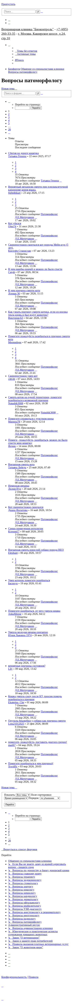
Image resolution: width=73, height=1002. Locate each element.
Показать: (10, 794)
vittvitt (11, 379)
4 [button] (9, 120)
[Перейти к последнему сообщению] (61, 180)
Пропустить (8, 4)
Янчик (12, 446)
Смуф (11, 272)
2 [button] (9, 114)
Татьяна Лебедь (17, 467)
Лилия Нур (14, 488)
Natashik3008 (15, 403)
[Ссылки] (9, 44)
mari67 (12, 745)
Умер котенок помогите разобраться (29, 580)
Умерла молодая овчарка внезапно (28, 632)
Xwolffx (12, 766)
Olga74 (12, 226)
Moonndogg (14, 342)
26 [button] (9, 129)
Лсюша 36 (14, 293)
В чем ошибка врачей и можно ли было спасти (35, 269)
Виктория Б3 (15, 317)
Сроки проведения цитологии (25, 528)
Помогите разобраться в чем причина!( (30, 763)
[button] (9, 101)
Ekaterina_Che (16, 702)
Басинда (13, 583)
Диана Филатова (18, 510)
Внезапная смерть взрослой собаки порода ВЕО (36, 549)
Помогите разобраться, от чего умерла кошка (34, 610)
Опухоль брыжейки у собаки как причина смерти (37, 720)
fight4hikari (14, 192)
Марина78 (14, 421)
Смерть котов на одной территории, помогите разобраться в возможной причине (35, 399)
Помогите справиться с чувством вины (31, 418)
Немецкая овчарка (18, 485)
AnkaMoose (14, 613)
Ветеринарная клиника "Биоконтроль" (27, 29)
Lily (10, 668)
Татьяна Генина (17, 156)
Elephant (13, 552)
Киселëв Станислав (19, 250)
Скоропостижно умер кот (23, 375)
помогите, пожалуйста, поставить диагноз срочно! (37, 742)
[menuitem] (9, 19)
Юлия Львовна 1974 (20, 635)
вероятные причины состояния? (26, 665)
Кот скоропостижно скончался (25, 507)
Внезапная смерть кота (21, 464)
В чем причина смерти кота (24, 290)
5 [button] (9, 123)
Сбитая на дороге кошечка (23, 153)
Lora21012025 (16, 723)
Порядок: (34, 798)
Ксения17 (13, 531)
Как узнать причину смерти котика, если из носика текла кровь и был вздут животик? (38, 313)
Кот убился (14, 223)
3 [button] (9, 117)
